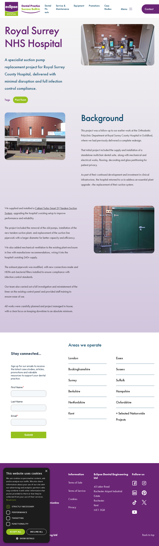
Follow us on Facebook (134, 483)
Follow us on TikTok (134, 502)
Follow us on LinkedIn (134, 492)
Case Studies (107, 7)
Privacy (72, 507)
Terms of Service (77, 491)
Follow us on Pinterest (144, 492)
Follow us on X (144, 502)
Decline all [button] (36, 531)
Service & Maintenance (62, 7)
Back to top (148, 535)
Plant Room (20, 99)
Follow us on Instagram (144, 483)
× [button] (46, 471)
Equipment (79, 5)
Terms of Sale (75, 482)
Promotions (94, 5)
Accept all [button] (15, 531)
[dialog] (26, 505)
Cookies (72, 499)
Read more (11, 500)
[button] (26, 538)
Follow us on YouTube (134, 512)
